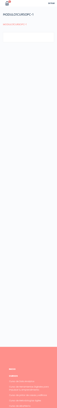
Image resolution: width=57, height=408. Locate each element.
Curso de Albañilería (19, 406)
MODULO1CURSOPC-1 (15, 24)
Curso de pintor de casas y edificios (28, 395)
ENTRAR (51, 3)
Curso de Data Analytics (21, 381)
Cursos (13, 376)
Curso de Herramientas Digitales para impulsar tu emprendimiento (29, 388)
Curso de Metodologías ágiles (25, 400)
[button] (2, 3)
